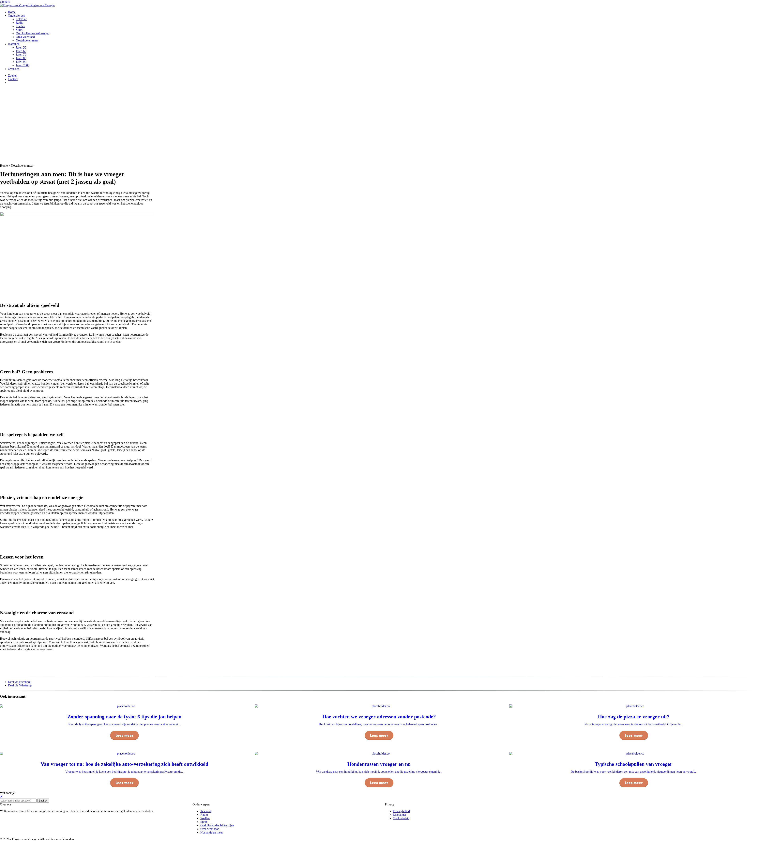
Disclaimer (399, 814)
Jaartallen (14, 44)
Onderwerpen (16, 15)
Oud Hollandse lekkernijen (32, 33)
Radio (19, 22)
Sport (19, 29)
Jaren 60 (21, 51)
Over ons (13, 68)
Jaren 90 (21, 61)
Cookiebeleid (401, 818)
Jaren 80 (21, 58)
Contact (5, 1)
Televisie (21, 19)
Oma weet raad (25, 36)
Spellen (20, 26)
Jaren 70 (21, 54)
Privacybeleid (401, 811)
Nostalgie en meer (27, 40)
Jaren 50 (21, 47)
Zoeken (43, 800)
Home (12, 12)
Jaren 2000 (22, 65)
